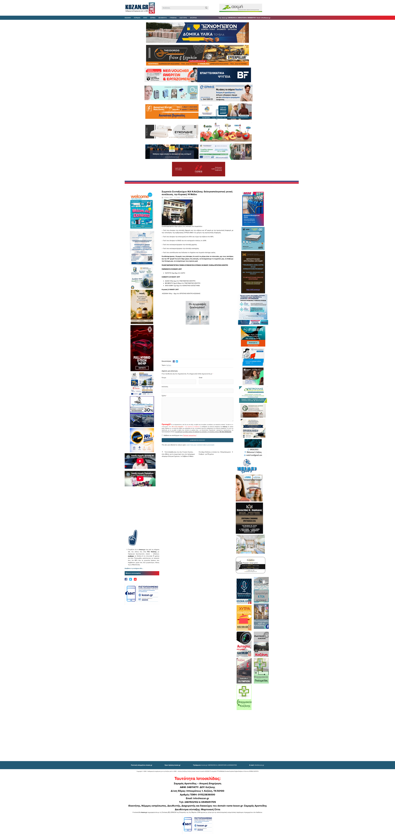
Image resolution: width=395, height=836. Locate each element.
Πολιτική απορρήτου (178, 426)
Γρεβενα (173, 18)
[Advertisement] (142, 511)
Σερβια (152, 18)
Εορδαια (137, 18)
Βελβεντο (163, 18)
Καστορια (183, 18)
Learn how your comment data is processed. (200, 445)
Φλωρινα (193, 18)
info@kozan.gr (256, 765)
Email (200, 378)
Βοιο (145, 18)
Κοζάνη (168, 365)
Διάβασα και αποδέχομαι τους (180, 435)
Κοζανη (128, 18)
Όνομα (164, 378)
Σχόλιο (164, 396)
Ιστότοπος (165, 387)
